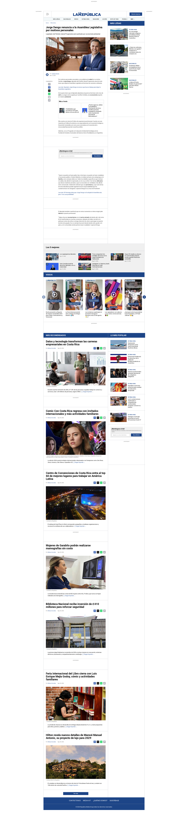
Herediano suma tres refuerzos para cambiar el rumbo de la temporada (134, 388)
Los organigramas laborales (68, 254)
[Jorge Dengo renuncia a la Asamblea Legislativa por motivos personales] (75, 54)
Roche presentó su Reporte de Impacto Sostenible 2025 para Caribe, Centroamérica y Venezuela (54, 314)
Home (47, 22)
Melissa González (52, 348)
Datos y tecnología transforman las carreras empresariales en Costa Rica (71, 343)
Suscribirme (97, 156)
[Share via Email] (49, 97)
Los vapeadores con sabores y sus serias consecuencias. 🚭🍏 (113, 313)
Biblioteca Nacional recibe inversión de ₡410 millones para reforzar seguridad (72, 605)
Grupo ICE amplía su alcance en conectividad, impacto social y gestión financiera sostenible (133, 256)
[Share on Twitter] (49, 90)
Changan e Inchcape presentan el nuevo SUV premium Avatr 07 (134, 418)
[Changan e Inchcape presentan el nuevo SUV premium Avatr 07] (118, 417)
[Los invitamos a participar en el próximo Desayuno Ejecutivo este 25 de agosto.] (94, 294)
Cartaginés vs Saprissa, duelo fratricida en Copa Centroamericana (100, 265)
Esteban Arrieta (55, 73)
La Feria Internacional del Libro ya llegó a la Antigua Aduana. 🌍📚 (73, 313)
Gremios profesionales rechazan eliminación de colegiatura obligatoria (134, 374)
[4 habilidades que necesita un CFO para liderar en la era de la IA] (61, 110)
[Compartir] (49, 100)
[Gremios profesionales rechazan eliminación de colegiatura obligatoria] (118, 373)
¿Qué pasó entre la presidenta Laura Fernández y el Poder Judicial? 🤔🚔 (133, 313)
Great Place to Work (61, 524)
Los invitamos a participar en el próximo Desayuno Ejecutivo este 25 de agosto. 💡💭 (93, 314)
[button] (136, 14)
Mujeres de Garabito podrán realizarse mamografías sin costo (68, 547)
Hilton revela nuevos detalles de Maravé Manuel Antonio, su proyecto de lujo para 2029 (74, 736)
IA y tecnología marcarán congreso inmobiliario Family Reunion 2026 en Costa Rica (134, 35)
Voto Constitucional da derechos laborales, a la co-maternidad (67, 265)
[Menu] (47, 14)
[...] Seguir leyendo (86, 391)
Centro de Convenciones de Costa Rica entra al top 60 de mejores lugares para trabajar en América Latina (75, 476)
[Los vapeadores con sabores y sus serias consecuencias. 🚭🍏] (113, 294)
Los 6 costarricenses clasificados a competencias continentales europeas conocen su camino (134, 403)
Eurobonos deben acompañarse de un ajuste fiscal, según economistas (135, 68)
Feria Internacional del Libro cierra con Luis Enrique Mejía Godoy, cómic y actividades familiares (71, 676)
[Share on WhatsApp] (49, 94)
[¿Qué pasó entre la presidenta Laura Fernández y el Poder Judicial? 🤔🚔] (133, 294)
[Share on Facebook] (49, 87)
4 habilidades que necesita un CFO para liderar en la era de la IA (72, 110)
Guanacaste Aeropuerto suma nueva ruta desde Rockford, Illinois (133, 345)
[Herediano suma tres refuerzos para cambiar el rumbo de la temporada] (118, 387)
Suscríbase (114, 800)
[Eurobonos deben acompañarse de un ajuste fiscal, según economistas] (119, 67)
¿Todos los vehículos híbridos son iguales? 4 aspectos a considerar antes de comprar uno (135, 51)
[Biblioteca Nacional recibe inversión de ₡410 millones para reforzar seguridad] (76, 631)
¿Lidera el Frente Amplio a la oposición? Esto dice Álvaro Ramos (135, 84)
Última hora (53, 22)
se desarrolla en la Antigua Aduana (71, 725)
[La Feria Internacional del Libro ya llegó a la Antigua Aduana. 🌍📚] (74, 294)
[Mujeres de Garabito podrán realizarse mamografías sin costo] (76, 572)
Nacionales (132, 63)
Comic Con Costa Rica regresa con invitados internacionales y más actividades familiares (72, 412)
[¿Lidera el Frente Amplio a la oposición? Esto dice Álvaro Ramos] (119, 84)
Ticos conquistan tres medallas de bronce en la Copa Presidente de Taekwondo (99, 256)
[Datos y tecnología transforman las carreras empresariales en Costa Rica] (76, 368)
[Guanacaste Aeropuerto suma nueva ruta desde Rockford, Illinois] (118, 344)
